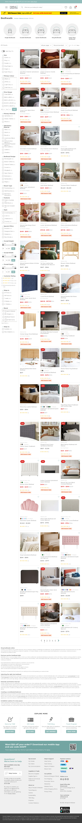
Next (78, 45)
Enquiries (31, 800)
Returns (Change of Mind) (51, 776)
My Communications (34, 766)
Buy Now (30, 731)
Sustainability (32, 795)
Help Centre (47, 761)
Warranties (47, 784)
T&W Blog (31, 798)
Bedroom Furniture (23, 18)
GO (14, 109)
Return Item (47, 769)
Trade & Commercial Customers (34, 779)
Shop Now (10, 731)
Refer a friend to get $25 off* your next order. (21, 1)
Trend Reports (33, 790)
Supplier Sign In (33, 776)
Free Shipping (48, 779)
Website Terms (48, 786)
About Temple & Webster (36, 787)
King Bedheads (56, 37)
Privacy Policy (12, 793)
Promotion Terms (49, 781)
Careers (31, 792)
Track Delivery (48, 764)
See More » (5, 323)
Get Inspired (51, 731)
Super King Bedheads (72, 38)
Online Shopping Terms (50, 789)
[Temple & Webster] (14, 7)
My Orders (31, 764)
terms (48, 750)
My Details (31, 761)
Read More (72, 731)
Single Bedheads (10, 37)
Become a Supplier (34, 773)
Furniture (16, 18)
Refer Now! (34, 1)
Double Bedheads (25, 37)
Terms (13, 788)
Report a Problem (49, 766)
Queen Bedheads (41, 37)
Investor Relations (34, 803)
